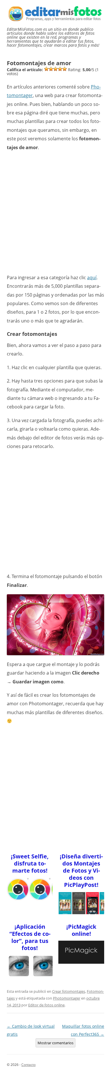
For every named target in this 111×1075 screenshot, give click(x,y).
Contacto (28, 1064)
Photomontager (66, 998)
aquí (91, 277)
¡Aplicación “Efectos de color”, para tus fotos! (29, 937)
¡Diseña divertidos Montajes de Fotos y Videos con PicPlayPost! (81, 870)
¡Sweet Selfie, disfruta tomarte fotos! (30, 863)
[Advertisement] (55, 212)
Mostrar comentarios (55, 1042)
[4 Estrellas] (60, 69)
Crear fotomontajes (68, 991)
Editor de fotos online (46, 1005)
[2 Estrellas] (51, 69)
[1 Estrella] (46, 69)
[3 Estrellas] (55, 69)
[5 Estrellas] (64, 69)
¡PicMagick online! (81, 930)
